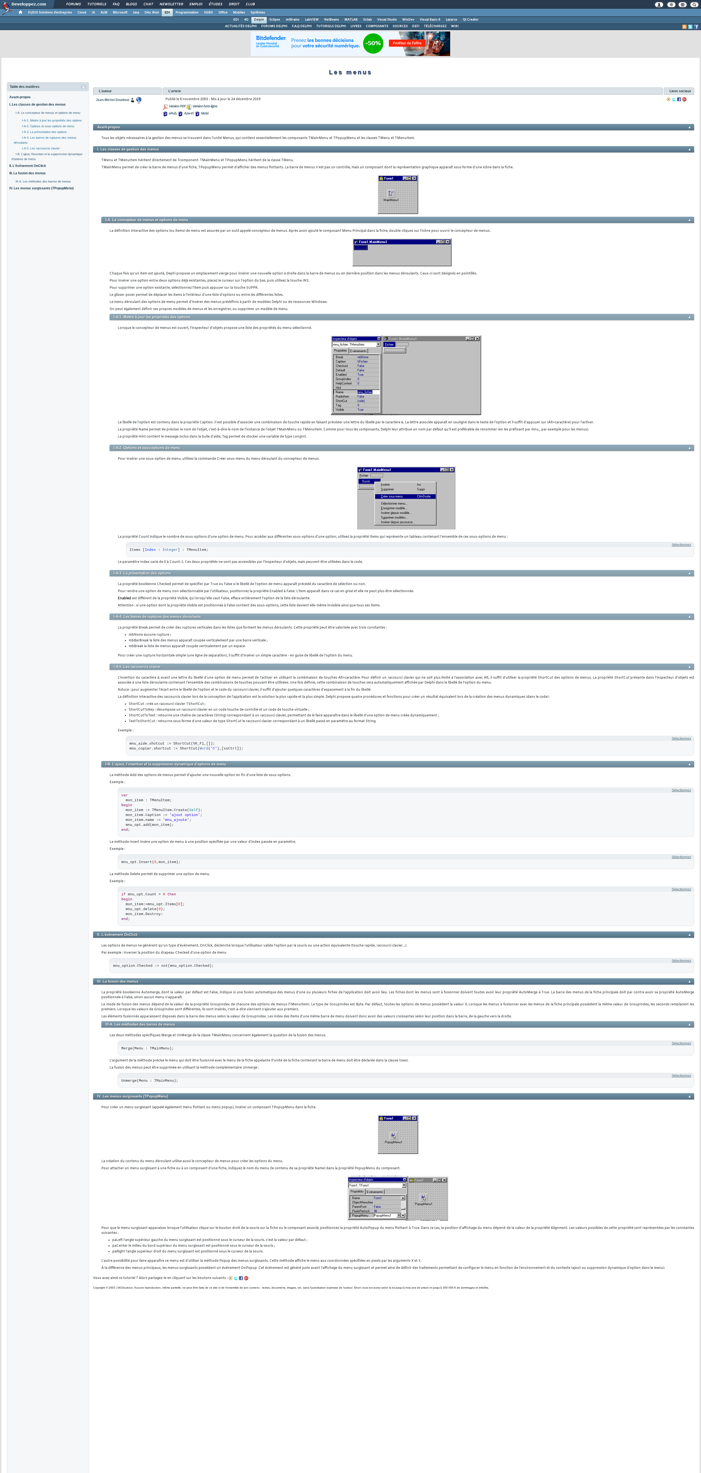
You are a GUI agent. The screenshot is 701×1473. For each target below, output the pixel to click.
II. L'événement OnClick (27, 166)
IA (93, 13)
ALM (103, 13)
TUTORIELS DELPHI (331, 26)
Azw (187, 113)
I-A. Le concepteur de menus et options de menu (48, 112)
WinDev (408, 20)
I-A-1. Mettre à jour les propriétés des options (52, 120)
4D (246, 20)
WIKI (455, 26)
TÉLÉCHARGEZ (435, 26)
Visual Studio (387, 20)
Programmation (187, 13)
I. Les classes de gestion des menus (37, 104)
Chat (148, 4)
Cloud (81, 13)
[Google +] (684, 99)
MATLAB (351, 20)
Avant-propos (20, 97)
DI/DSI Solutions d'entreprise (50, 13)
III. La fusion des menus (27, 173)
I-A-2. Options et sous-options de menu (48, 126)
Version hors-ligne (204, 106)
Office (223, 13)
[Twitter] (674, 99)
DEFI (416, 26)
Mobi (204, 113)
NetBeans (331, 20)
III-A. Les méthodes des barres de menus (43, 181)
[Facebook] (679, 99)
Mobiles (239, 13)
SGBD (208, 13)
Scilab (367, 20)
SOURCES (400, 26)
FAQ (116, 4)
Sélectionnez (681, 545)
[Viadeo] (668, 99)
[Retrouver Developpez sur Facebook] (696, 27)
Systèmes (258, 13)
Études (215, 4)
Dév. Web (152, 13)
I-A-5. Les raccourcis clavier (41, 148)
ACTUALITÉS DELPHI (241, 26)
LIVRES (355, 26)
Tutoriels (97, 4)
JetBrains (293, 20)
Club (250, 4)
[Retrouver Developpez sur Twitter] (690, 27)
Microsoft (120, 13)
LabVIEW (312, 20)
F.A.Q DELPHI (302, 26)
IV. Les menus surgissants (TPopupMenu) (41, 188)
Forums (73, 4)
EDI (167, 13)
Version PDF (177, 106)
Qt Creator (471, 20)
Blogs (131, 4)
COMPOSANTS (377, 26)
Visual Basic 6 (430, 20)
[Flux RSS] (684, 27)
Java (136, 13)
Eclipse (274, 20)
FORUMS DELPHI (274, 26)
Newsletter (171, 4)
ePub (172, 113)
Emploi (196, 4)
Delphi (259, 20)
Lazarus (451, 20)
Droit (234, 4)
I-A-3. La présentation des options (44, 132)
